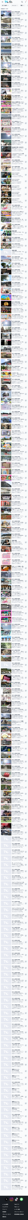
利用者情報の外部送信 (19, 1214)
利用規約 (4, 1211)
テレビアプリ (5, 1206)
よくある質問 (5, 1204)
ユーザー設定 (17, 1209)
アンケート (4, 1209)
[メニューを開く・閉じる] (25, 2)
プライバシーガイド (6, 1214)
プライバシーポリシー (19, 1211)
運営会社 (4, 1216)
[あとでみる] (26, 13)
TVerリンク (16, 1206)
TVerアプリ (16, 1204)
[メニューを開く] (2, 2)
